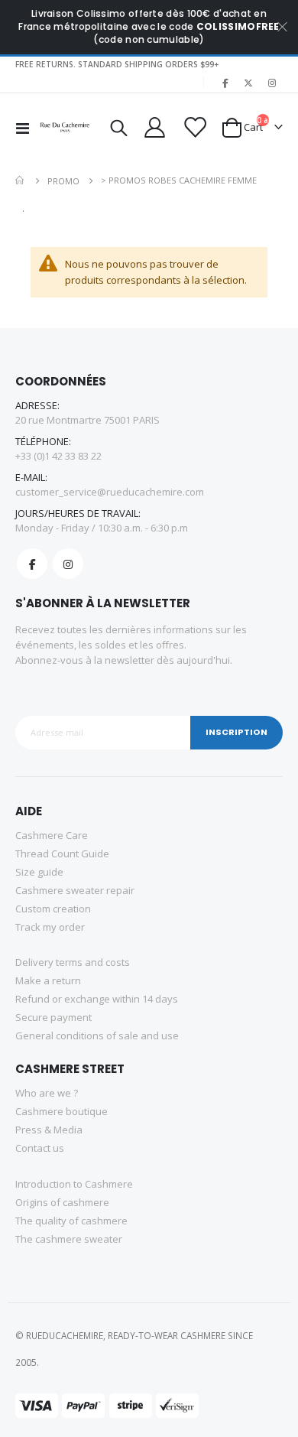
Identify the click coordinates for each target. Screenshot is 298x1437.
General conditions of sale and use (97, 1035)
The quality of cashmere (71, 1220)
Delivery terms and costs (72, 962)
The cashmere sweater (68, 1239)
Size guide (39, 872)
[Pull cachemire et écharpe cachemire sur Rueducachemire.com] (65, 127)
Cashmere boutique (61, 1111)
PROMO (63, 181)
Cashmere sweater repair (74, 890)
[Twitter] (248, 83)
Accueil (20, 180)
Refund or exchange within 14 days (96, 999)
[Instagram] (272, 83)
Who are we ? (46, 1093)
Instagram (68, 563)
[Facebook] (225, 83)
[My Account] (154, 127)
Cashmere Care (51, 835)
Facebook (32, 563)
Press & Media (49, 1129)
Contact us (39, 1148)
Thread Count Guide (62, 853)
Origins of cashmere (62, 1202)
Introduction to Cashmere (74, 1184)
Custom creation (53, 908)
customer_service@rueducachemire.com (109, 492)
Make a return (48, 980)
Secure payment (53, 1017)
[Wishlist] (193, 127)
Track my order (50, 927)
